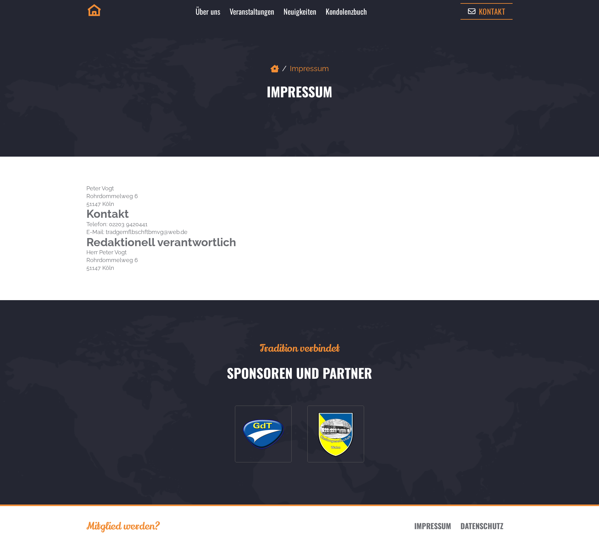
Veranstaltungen (252, 11)
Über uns (208, 11)
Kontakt (492, 11)
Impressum (432, 525)
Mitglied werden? (123, 526)
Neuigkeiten (300, 11)
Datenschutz (481, 525)
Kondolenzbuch (346, 11)
